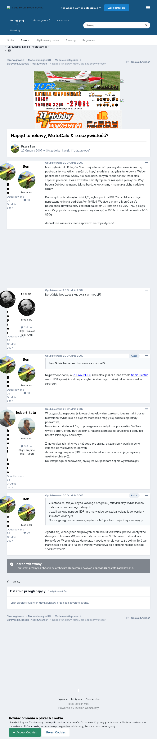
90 (28, 199)
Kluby (10, 40)
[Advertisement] (82, 260)
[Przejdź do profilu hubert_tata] (26, 426)
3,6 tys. (28, 446)
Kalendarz (63, 20)
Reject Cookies (56, 732)
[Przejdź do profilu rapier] (26, 307)
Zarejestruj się (116, 7)
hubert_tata (26, 413)
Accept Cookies (26, 732)
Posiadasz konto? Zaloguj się (80, 7)
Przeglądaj (17, 20)
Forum (25, 40)
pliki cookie (58, 722)
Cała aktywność (40, 20)
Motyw (75, 699)
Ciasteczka (93, 699)
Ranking (71, 40)
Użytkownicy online (47, 40)
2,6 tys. (28, 327)
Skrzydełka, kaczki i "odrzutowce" (68, 150)
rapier (26, 294)
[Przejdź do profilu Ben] (15, 148)
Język (62, 699)
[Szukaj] (146, 25)
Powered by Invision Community (78, 707)
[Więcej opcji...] (146, 163)
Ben (32, 146)
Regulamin (89, 40)
